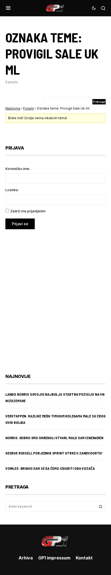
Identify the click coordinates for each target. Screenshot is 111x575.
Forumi (28, 108)
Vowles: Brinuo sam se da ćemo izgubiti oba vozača (50, 468)
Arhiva (26, 558)
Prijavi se (20, 223)
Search (100, 506)
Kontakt (84, 558)
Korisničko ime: (17, 169)
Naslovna (12, 108)
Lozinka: (12, 190)
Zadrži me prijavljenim (28, 211)
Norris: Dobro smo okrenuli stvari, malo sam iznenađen (54, 437)
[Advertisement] (55, 297)
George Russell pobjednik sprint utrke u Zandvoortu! (53, 453)
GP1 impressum (54, 558)
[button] (8, 8)
